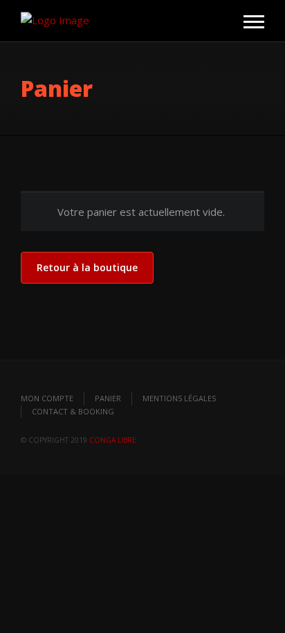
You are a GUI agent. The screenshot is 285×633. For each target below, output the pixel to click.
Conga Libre (112, 440)
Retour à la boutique (87, 267)
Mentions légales (179, 398)
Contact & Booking (73, 411)
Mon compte (47, 398)
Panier (108, 398)
